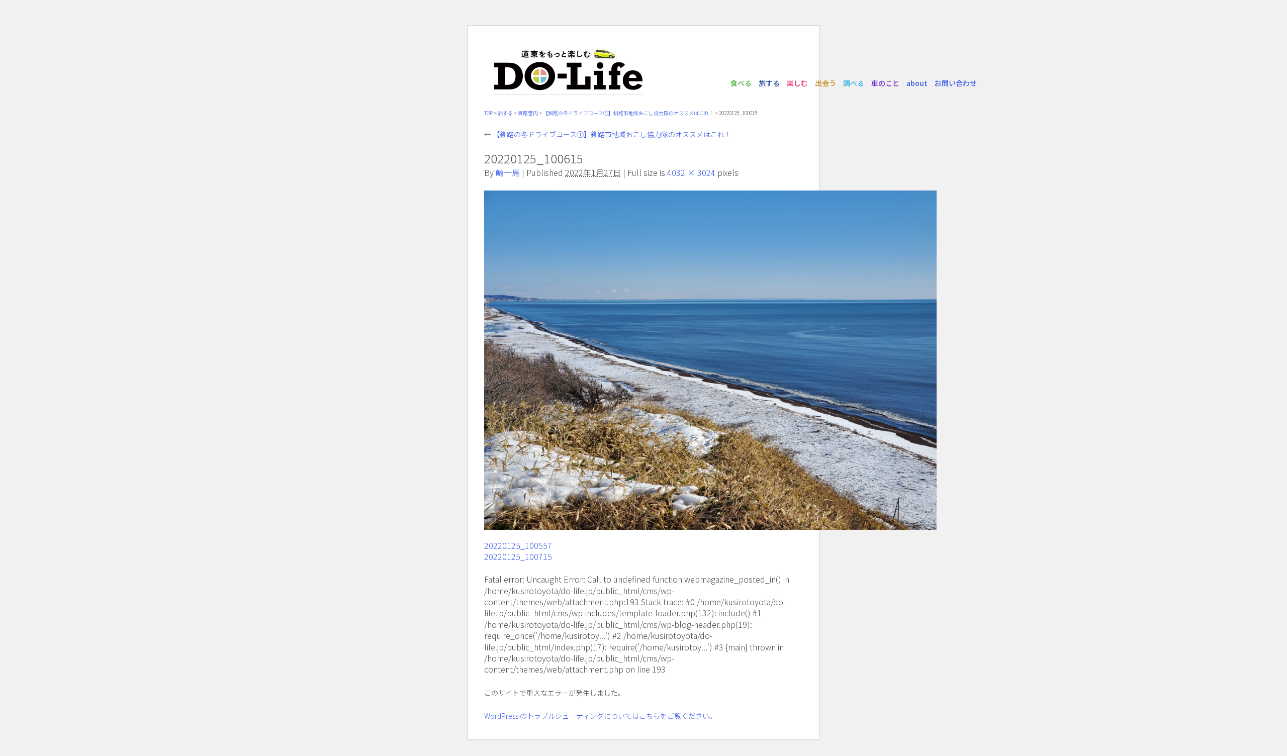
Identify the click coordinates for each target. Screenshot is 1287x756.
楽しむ (797, 82)
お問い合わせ (956, 82)
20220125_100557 (518, 545)
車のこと (885, 82)
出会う (825, 82)
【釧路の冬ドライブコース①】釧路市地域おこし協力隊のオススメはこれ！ (628, 113)
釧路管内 (528, 113)
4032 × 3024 (691, 172)
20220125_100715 (518, 556)
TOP (488, 113)
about (917, 82)
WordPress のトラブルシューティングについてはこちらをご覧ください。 (600, 716)
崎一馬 (508, 172)
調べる (853, 82)
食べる (741, 82)
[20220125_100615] (710, 524)
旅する (769, 82)
